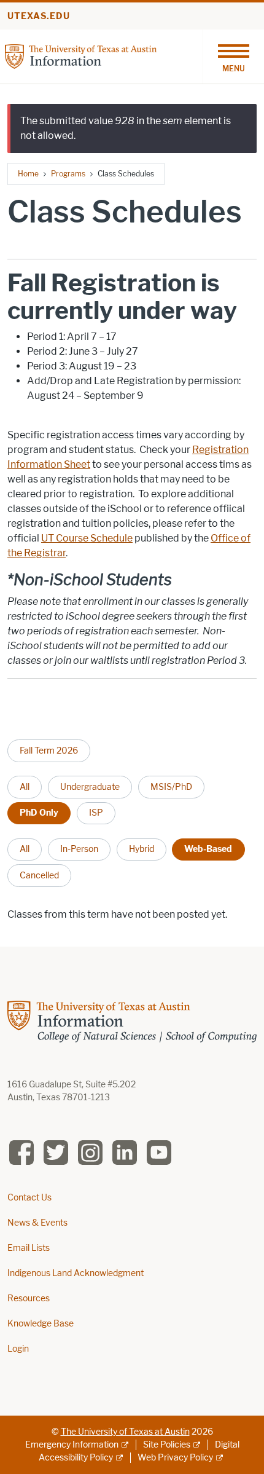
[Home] (81, 55)
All (24, 786)
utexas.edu (38, 16)
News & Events (37, 1223)
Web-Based (208, 848)
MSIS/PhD (171, 786)
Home (28, 173)
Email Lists (28, 1248)
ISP (96, 812)
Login (18, 1349)
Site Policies (166, 1445)
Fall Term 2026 (49, 750)
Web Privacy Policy (175, 1457)
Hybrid (141, 848)
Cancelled (39, 875)
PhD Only (39, 812)
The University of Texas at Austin (125, 1432)
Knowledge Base (40, 1323)
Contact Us (29, 1197)
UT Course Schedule (87, 538)
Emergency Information (71, 1445)
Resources (28, 1298)
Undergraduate (90, 786)
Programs (68, 173)
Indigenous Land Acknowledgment (75, 1273)
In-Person (79, 848)
